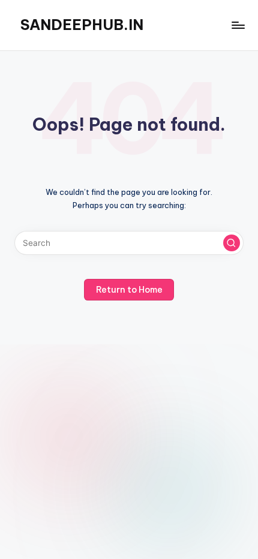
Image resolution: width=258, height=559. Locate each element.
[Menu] (238, 25)
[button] (231, 243)
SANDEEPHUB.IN (81, 25)
